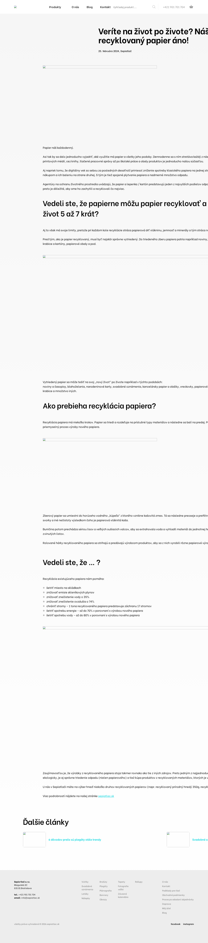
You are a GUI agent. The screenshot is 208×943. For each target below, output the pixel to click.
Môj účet (166, 908)
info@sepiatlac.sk (30, 897)
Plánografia (106, 890)
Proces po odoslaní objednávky (178, 899)
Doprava (166, 903)
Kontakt (166, 886)
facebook (175, 923)
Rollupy (139, 881)
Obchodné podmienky (173, 894)
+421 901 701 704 (27, 894)
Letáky (85, 893)
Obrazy (103, 899)
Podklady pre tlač (171, 890)
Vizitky (85, 881)
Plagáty (104, 886)
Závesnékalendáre (123, 895)
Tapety (121, 881)
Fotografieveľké (123, 887)
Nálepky (86, 898)
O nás (165, 881)
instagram (188, 923)
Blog (164, 912)
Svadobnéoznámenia (87, 887)
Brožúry (103, 881)
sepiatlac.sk (106, 796)
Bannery (104, 894)
